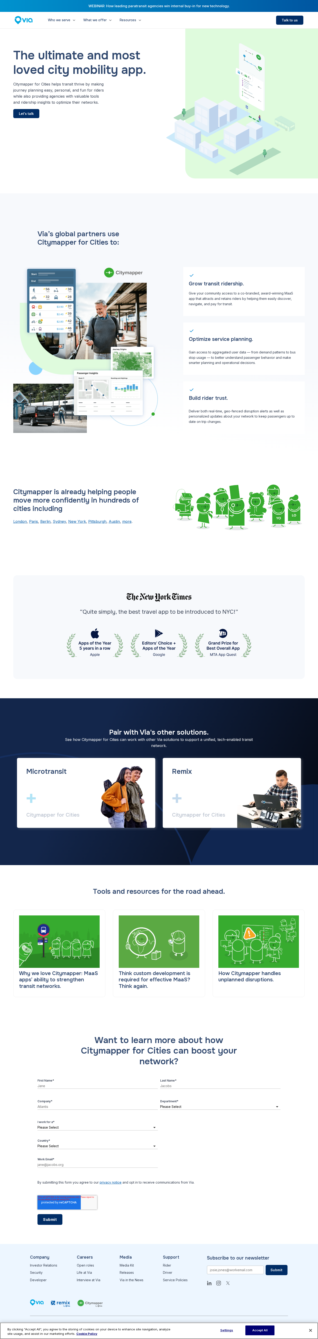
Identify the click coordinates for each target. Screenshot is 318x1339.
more (127, 521)
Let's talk (26, 114)
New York (77, 521)
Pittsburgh (97, 521)
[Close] (310, 1330)
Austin (114, 521)
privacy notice (111, 1182)
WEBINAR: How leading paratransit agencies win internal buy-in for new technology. (159, 6)
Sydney (59, 521)
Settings (226, 1330)
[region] (159, 1330)
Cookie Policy (86, 1334)
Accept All (260, 1330)
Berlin (45, 521)
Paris (33, 521)
